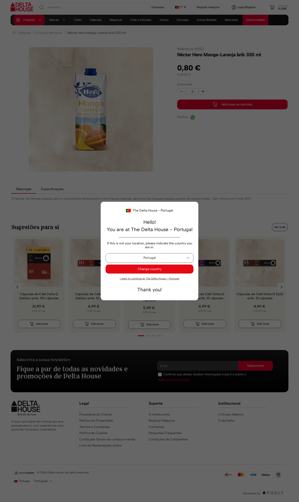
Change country (150, 269)
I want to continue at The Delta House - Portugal (149, 278)
